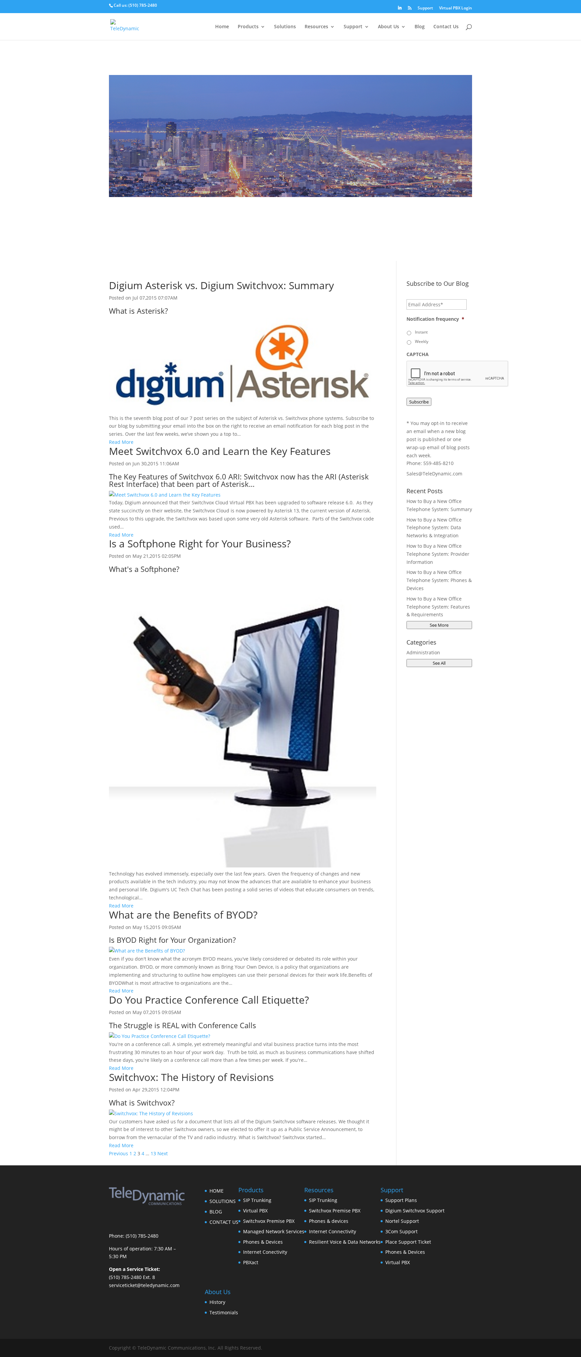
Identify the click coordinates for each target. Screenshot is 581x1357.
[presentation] (457, 374)
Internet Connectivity (332, 1231)
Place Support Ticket (408, 1242)
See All (439, 663)
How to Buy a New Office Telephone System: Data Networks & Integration (434, 527)
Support (425, 8)
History (217, 1302)
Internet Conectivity (265, 1252)
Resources (316, 27)
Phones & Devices (263, 1242)
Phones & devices (328, 1221)
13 (153, 1153)
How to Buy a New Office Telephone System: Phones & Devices (439, 580)
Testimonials (223, 1312)
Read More (121, 442)
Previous (118, 1153)
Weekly (421, 341)
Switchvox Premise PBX (269, 1221)
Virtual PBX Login (455, 8)
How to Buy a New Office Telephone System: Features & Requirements (438, 606)
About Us (388, 27)
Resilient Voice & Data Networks (345, 1242)
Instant (421, 332)
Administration (423, 652)
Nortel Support (402, 1221)
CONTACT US (223, 1222)
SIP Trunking (257, 1200)
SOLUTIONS (222, 1201)
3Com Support (401, 1231)
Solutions (285, 27)
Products (248, 27)
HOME (216, 1191)
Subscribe (419, 402)
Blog (420, 27)
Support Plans (401, 1200)
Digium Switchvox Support (414, 1210)
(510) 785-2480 (142, 5)
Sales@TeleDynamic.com (434, 473)
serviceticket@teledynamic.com (144, 1285)
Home (222, 27)
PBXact (250, 1262)
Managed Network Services (273, 1231)
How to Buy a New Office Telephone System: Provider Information (437, 554)
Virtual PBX (255, 1210)
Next (162, 1153)
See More (439, 625)
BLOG (215, 1211)
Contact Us (446, 27)
